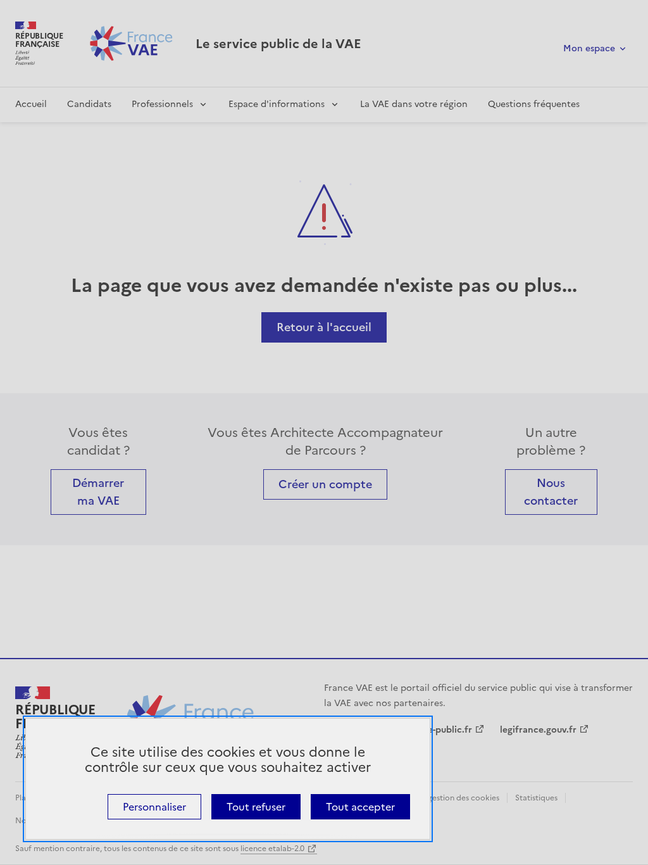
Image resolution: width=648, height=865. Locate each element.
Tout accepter (360, 806)
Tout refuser (256, 806)
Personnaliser (154, 806)
